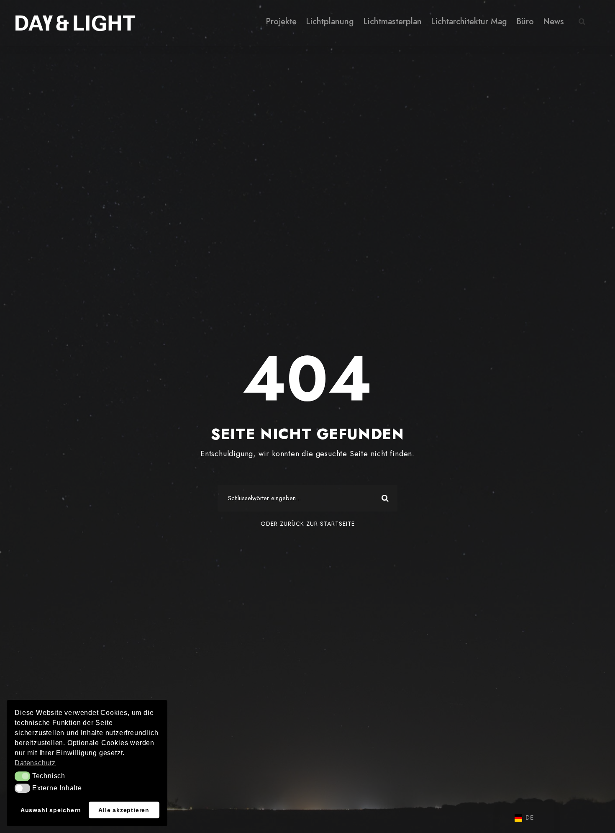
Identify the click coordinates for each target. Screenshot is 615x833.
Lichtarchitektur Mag (469, 21)
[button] (22, 776)
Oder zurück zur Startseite (308, 523)
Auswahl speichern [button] (50, 810)
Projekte (281, 21)
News (553, 21)
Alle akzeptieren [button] (123, 810)
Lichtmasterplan (392, 21)
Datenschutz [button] (35, 762)
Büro (525, 21)
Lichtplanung (330, 21)
